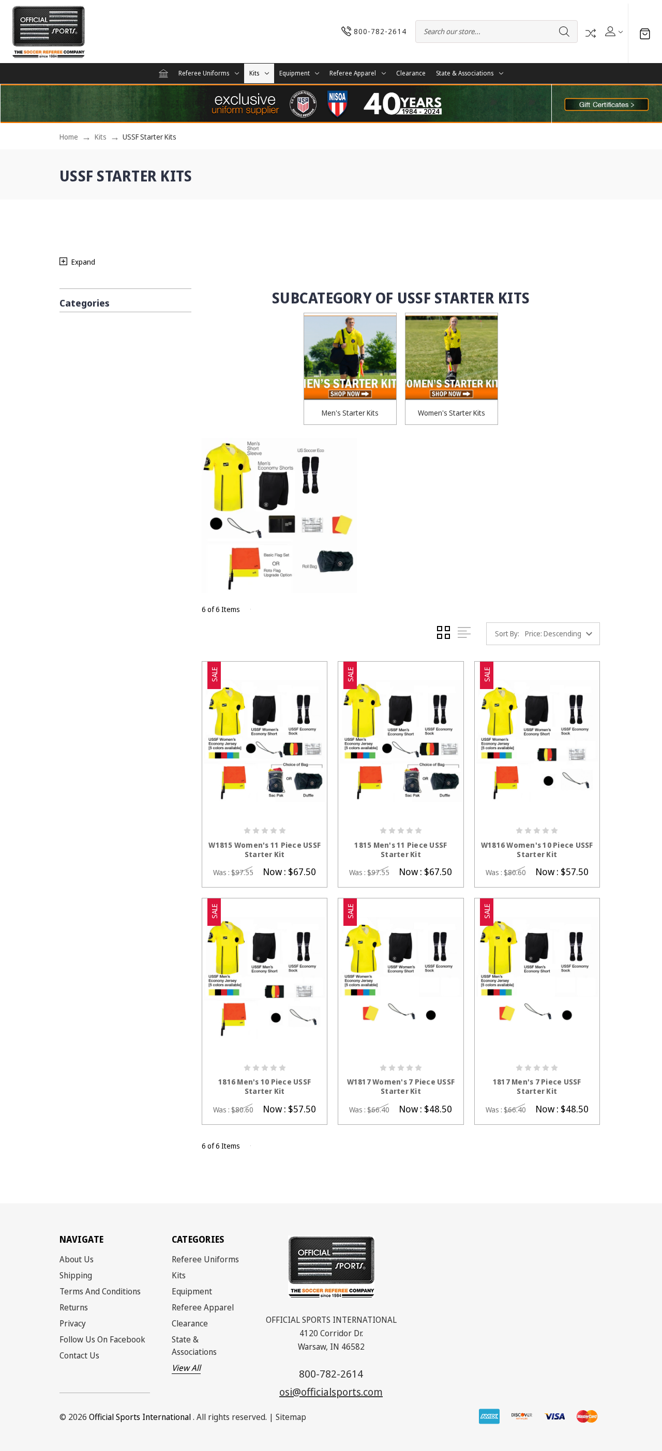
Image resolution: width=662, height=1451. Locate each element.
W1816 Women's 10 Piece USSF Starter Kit (537, 850)
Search (564, 31)
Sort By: (507, 633)
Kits (254, 73)
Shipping (75, 1275)
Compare (590, 33)
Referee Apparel (352, 73)
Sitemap (291, 1417)
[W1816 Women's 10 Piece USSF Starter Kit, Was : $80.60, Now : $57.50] (537, 741)
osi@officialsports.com (331, 1392)
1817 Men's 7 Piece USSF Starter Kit (537, 1086)
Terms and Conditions (100, 1291)
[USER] (613, 31)
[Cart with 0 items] (645, 33)
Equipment (294, 73)
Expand (83, 262)
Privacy (72, 1323)
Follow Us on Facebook (102, 1339)
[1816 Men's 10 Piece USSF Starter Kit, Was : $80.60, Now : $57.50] (264, 978)
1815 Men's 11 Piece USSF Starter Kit (400, 850)
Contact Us (79, 1355)
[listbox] (561, 634)
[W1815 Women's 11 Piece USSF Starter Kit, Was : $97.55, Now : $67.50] (264, 741)
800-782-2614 (331, 1374)
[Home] (163, 73)
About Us (76, 1259)
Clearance (411, 73)
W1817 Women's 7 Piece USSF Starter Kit (401, 1086)
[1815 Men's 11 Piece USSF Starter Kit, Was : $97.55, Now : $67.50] (400, 741)
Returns (73, 1307)
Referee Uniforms (203, 73)
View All (186, 1367)
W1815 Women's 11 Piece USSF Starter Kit (264, 850)
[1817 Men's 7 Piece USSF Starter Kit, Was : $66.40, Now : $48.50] (537, 978)
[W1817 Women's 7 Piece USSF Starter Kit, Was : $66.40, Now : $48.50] (400, 978)
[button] (607, 103)
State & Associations (464, 73)
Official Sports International (140, 1417)
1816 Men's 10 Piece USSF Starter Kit (264, 1086)
